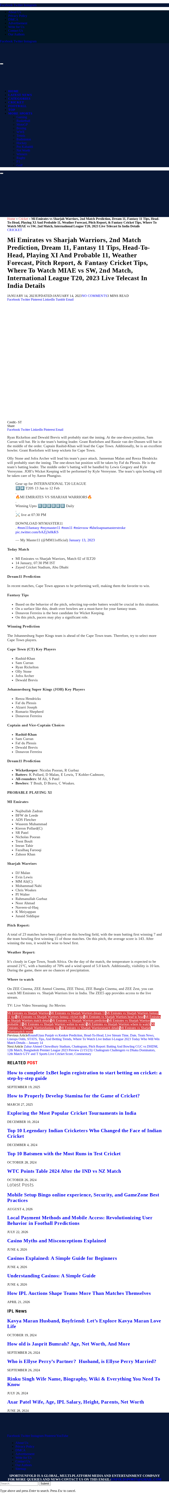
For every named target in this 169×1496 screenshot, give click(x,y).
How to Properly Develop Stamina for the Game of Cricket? (73, 1095)
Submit (45, 1483)
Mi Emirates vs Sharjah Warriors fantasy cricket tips (50, 1017)
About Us (14, 12)
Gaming (21, 117)
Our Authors (16, 34)
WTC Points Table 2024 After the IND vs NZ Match (64, 1171)
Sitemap (20, 1468)
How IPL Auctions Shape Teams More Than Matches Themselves (79, 1293)
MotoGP (22, 124)
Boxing (21, 128)
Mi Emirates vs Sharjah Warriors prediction (79, 1020)
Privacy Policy (17, 16)
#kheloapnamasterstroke (107, 528)
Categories (19, 98)
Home (13, 91)
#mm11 (67, 528)
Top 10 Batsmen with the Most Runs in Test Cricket (64, 1153)
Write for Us (16, 27)
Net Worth (23, 150)
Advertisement (17, 23)
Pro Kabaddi (24, 146)
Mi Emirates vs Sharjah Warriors (28, 1013)
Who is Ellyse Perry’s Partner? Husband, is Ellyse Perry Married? (81, 1361)
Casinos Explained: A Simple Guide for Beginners (62, 1258)
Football (17, 106)
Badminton (23, 139)
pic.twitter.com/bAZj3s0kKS (37, 532)
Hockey (21, 143)
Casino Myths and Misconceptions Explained (56, 1240)
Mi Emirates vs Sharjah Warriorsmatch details (90, 1028)
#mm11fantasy (28, 528)
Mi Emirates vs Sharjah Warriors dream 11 (77, 1013)
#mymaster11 (50, 528)
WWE (20, 132)
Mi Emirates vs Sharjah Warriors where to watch (118, 1024)
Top (11, 109)
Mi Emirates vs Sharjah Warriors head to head (114, 1017)
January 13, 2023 (82, 540)
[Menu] (1, 63)
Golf (19, 165)
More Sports (20, 113)
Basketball (23, 121)
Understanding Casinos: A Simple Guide (51, 1275)
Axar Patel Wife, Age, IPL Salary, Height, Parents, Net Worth (75, 1402)
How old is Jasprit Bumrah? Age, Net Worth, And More (68, 1344)
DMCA (13, 19)
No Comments (94, 296)
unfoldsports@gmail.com (136, 1479)
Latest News (20, 95)
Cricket (16, 102)
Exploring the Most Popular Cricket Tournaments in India (71, 1113)
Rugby (20, 158)
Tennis (20, 135)
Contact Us (15, 30)
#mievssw (81, 528)
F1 (18, 161)
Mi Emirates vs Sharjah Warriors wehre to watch (54, 1024)
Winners (21, 154)
